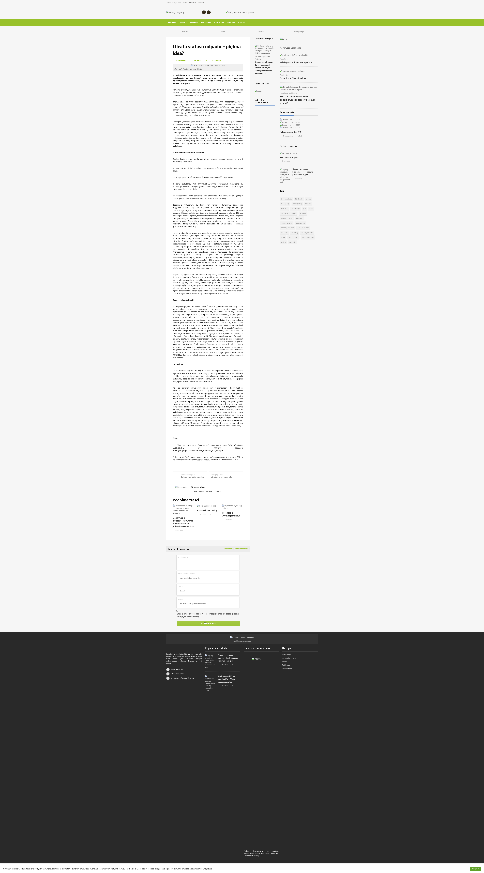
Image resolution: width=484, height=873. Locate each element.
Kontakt (201, 3)
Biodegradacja (286, 199)
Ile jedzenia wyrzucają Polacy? (231, 514)
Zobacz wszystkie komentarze (237, 548)
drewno (308, 204)
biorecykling (297, 204)
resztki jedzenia (307, 233)
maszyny (299, 218)
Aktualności (284, 59)
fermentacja (295, 208)
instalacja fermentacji (288, 213)
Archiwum (231, 22)
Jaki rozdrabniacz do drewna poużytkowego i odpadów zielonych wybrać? (297, 99)
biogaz (308, 199)
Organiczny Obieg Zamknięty (294, 78)
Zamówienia (287, 668)
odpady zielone (303, 228)
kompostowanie (287, 218)
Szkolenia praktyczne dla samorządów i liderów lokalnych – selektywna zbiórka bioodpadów (264, 67)
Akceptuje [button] (475, 868)
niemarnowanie (286, 223)
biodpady (298, 199)
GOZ (311, 208)
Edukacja (284, 208)
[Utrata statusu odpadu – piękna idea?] (208, 65)
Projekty (258, 59)
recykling (295, 233)
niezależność (300, 223)
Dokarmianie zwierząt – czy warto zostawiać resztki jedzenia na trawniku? (183, 522)
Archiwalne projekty (262, 56)
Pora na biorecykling (207, 510)
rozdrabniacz (293, 237)
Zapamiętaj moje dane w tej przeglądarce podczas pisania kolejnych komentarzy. (207, 615)
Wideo (283, 242)
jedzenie (303, 213)
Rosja (283, 237)
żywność (292, 242)
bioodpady (285, 204)
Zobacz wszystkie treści (202, 491)
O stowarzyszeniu (174, 3)
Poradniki (284, 233)
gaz (304, 208)
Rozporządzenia (308, 237)
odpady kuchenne (287, 228)
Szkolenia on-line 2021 (291, 132)
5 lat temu (196, 60)
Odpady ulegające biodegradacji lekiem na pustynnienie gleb (302, 172)
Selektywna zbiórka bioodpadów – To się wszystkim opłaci (226, 679)
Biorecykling (181, 60)
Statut (185, 3)
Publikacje (194, 22)
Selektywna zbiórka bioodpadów (296, 62)
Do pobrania (206, 22)
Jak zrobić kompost (289, 157)
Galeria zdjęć (219, 22)
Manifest (192, 3)
